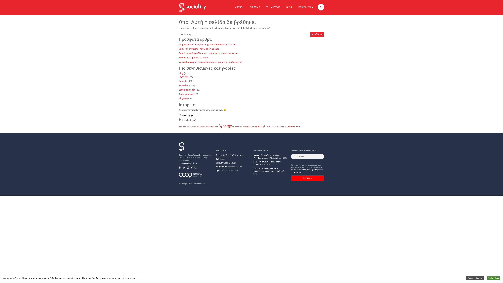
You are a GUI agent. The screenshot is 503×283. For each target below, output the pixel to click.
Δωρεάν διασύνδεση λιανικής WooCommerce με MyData (207, 44)
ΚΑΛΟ (274, 127)
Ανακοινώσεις (186, 94)
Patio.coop (220, 159)
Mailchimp (297, 172)
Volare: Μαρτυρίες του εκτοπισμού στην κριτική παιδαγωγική (210, 62)
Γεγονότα (183, 76)
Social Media (213, 127)
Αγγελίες (254, 127)
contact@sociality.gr (189, 163)
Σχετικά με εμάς (187, 89)
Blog (289, 7)
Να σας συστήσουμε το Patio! (193, 57)
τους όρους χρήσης (310, 170)
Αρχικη (239, 7)
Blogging (183, 98)
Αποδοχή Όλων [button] (493, 278)
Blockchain (182, 127)
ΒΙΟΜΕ (269, 127)
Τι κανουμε (273, 7)
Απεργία (261, 126)
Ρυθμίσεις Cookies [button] (475, 278)
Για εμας (255, 7)
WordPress (246, 127)
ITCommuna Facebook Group (229, 166)
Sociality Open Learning (226, 163)
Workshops (184, 85)
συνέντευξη (295, 126)
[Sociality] (192, 7)
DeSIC (207, 127)
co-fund (189, 127)
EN (320, 7)
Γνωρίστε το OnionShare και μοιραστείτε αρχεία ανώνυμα (208, 53)
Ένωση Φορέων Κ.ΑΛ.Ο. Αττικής (229, 155)
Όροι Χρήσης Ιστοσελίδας (227, 170)
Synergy (225, 126)
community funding (198, 127)
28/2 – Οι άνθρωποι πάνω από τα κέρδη (199, 49)
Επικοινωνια (305, 7)
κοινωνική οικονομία (283, 127)
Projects (183, 81)
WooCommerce (237, 127)
